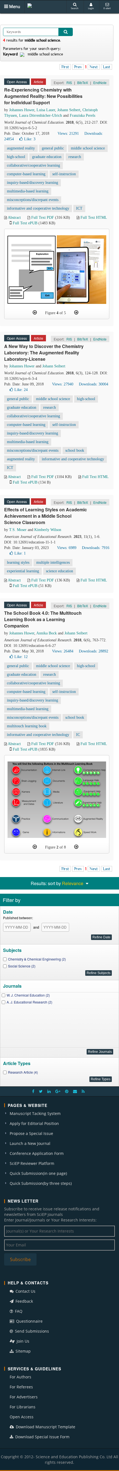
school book (74, 450)
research (74, 157)
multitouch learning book (26, 726)
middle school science (88, 148)
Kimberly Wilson (47, 530)
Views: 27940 (62, 384)
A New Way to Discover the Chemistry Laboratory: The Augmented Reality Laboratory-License (44, 352)
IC (78, 735)
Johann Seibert (68, 110)
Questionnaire (29, 1321)
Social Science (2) (21, 966)
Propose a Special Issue (31, 1133)
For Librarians (22, 1406)
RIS (69, 82)
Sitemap (22, 1351)
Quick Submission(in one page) (38, 1173)
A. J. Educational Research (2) (29, 1002)
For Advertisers (24, 1396)
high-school (16, 157)
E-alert (107, 8)
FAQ (18, 1311)
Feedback (23, 1301)
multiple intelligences (53, 562)
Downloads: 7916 (95, 548)
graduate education (46, 157)
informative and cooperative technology (38, 208)
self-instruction (64, 174)
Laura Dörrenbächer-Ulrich (40, 115)
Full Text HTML (94, 217)
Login (91, 8)
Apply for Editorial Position (34, 1123)
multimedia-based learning (27, 191)
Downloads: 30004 (93, 384)
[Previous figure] (35, 312)
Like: (29, 139)
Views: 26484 (62, 651)
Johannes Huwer (21, 110)
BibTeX (82, 82)
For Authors (20, 1376)
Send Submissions (31, 1331)
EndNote (100, 82)
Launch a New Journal (30, 1143)
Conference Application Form (37, 1153)
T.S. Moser (18, 530)
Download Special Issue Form (41, 1436)
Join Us (22, 1341)
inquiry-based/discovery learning (32, 183)
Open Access (21, 1416)
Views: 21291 (68, 133)
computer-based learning (26, 174)
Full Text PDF (42, 217)
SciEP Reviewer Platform (32, 1163)
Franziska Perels (82, 115)
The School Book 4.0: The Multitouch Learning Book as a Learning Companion (43, 619)
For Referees (21, 1386)
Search (74, 8)
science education (59, 571)
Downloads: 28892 (93, 651)
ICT (79, 208)
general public (53, 148)
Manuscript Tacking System (35, 1113)
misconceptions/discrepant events (32, 200)
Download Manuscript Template (45, 1426)
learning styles (18, 562)
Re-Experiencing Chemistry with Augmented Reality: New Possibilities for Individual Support (43, 96)
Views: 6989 (66, 548)
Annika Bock (46, 633)
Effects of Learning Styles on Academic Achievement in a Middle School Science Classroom (45, 515)
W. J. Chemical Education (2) (28, 995)
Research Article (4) (23, 1072)
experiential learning (23, 571)
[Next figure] (76, 312)
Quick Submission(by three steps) (41, 1183)
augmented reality (21, 148)
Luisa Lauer (46, 110)
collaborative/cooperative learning (33, 165)
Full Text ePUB (25, 223)
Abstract (14, 217)
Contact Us (24, 1291)
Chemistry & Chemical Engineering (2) (37, 959)
